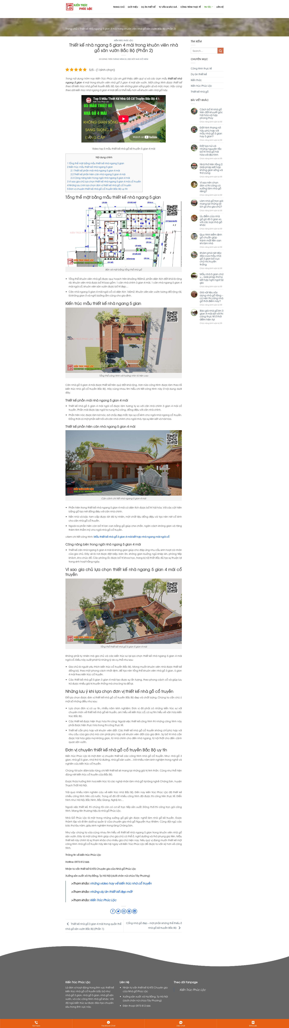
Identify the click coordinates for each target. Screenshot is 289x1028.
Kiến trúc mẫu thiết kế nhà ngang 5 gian (90, 166)
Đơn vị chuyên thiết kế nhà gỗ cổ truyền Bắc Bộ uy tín (97, 188)
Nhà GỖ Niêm (142, 59)
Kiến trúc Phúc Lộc (123, 40)
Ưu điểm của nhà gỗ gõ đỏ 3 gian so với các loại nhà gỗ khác (211, 220)
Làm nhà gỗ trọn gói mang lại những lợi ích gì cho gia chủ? (211, 203)
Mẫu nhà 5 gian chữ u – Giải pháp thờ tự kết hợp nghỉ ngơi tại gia (211, 278)
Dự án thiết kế (148, 6)
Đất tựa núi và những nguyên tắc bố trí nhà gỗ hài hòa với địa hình (211, 150)
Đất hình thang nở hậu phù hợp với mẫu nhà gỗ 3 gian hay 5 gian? (211, 132)
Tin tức (207, 6)
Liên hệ (220, 6)
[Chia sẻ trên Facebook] (112, 911)
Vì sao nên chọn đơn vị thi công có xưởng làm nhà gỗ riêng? (210, 187)
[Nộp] (221, 51)
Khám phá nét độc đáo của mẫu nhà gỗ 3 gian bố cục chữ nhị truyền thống (211, 258)
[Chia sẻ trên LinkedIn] (134, 911)
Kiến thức (196, 80)
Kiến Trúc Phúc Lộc (103, 900)
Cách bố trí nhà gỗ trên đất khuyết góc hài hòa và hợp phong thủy (211, 113)
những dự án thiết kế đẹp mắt (110, 891)
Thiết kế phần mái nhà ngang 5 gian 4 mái (95, 170)
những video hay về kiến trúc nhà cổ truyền (121, 883)
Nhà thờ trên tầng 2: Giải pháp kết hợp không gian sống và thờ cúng (211, 168)
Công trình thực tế (190, 6)
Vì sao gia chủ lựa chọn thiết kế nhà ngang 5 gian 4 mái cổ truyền (104, 181)
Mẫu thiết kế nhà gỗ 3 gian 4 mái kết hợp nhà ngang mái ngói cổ (131, 536)
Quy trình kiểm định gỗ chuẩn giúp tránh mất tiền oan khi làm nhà (211, 239)
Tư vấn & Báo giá (168, 6)
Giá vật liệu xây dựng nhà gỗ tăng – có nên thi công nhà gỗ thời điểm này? (211, 296)
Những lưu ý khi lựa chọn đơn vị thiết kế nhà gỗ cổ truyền (99, 185)
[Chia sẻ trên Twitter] (118, 911)
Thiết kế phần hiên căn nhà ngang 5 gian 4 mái (98, 174)
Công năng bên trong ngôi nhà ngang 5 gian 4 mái (100, 177)
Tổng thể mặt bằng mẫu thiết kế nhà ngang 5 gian (95, 163)
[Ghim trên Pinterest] (129, 911)
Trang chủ (118, 6)
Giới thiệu (133, 6)
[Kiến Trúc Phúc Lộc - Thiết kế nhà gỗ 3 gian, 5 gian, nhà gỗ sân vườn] (79, 7)
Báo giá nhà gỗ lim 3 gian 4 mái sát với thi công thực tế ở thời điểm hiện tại (211, 315)
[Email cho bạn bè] (123, 911)
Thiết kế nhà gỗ (199, 91)
